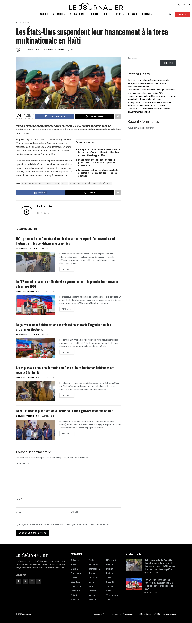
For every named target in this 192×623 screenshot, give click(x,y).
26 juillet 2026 (37, 248)
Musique (93, 595)
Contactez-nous (128, 614)
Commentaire (23, 463)
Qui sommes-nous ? (111, 614)
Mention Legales (169, 614)
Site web (74, 511)
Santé (108, 577)
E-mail (20, 512)
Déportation (76, 582)
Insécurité (93, 564)
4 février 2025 (47, 49)
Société (107, 14)
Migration (93, 590)
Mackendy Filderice (26, 291)
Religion (132, 14)
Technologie (112, 595)
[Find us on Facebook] (174, 5)
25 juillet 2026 (43, 291)
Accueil (44, 14)
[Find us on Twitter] (178, 5)
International (76, 14)
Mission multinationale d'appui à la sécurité (90, 183)
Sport (118, 14)
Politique (110, 568)
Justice (92, 573)
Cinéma (74, 568)
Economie (93, 14)
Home (18, 22)
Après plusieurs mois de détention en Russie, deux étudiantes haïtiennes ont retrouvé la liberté (65, 370)
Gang (64, 183)
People (109, 564)
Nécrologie (111, 560)
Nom (19, 499)
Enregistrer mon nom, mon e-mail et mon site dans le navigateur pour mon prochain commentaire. (64, 524)
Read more (68, 268)
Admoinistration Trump (32, 183)
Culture (145, 14)
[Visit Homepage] (96, 5)
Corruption (76, 573)
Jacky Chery (23, 248)
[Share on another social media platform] (118, 116)
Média (91, 582)
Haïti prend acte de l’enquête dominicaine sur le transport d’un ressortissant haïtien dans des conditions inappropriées (99, 152)
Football (92, 560)
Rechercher (133, 58)
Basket (74, 564)
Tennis (109, 599)
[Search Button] (170, 14)
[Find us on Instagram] (184, 5)
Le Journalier (31, 49)
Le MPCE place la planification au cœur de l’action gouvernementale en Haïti (65, 410)
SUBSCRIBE (182, 14)
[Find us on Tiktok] (38, 581)
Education (75, 599)
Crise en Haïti (53, 183)
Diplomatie (76, 586)
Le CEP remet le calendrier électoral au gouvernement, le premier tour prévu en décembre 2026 (96, 162)
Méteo (91, 586)
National (92, 599)
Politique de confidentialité (149, 614)
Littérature (93, 577)
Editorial (75, 595)
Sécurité (110, 582)
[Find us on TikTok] (189, 5)
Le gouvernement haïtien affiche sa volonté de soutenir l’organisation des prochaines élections (98, 172)
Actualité (58, 14)
